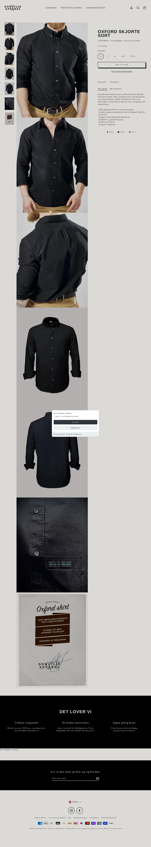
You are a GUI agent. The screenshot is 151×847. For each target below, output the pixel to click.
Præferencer (75, 428)
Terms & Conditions (73, 434)
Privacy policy (59, 434)
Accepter (75, 422)
